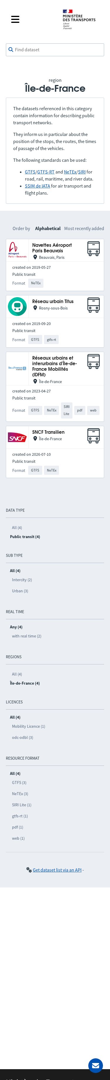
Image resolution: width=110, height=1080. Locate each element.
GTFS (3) (19, 782)
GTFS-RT (46, 172)
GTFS (30, 172)
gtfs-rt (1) (20, 816)
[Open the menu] (32, 19)
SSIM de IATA (37, 186)
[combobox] (55, 49)
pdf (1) (17, 827)
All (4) (17, 527)
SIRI (82, 172)
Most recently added (84, 228)
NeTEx (70, 172)
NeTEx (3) (20, 793)
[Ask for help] (95, 1065)
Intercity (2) (22, 579)
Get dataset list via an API (57, 870)
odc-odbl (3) (22, 737)
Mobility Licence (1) (28, 726)
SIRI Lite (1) (21, 804)
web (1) (18, 838)
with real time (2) (26, 636)
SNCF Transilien (48, 432)
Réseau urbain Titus (53, 302)
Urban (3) (20, 590)
